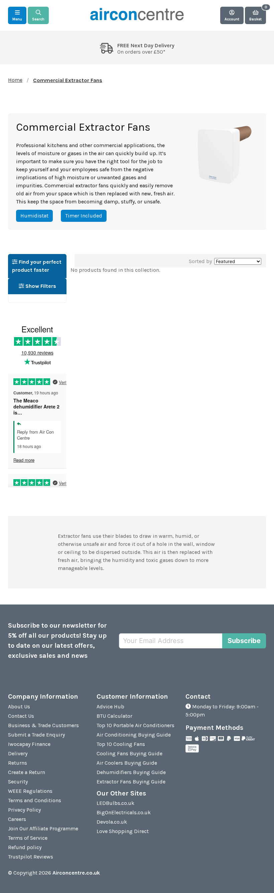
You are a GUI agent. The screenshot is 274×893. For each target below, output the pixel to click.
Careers (17, 819)
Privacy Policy (24, 810)
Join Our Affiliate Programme (43, 828)
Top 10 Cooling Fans (121, 744)
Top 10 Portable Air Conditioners (135, 725)
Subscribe (244, 641)
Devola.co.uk (112, 822)
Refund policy (24, 847)
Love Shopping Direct (123, 831)
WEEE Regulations (30, 791)
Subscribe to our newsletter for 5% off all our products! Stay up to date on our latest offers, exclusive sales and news (57, 640)
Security (18, 781)
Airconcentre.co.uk (76, 873)
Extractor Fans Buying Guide (131, 781)
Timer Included (83, 215)
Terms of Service (27, 838)
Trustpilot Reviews (30, 856)
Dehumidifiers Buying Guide (131, 772)
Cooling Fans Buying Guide (129, 753)
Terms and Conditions (34, 800)
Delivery (17, 753)
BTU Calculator (114, 716)
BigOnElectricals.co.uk (124, 812)
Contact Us (21, 716)
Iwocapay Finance (29, 744)
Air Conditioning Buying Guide (134, 734)
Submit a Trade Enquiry (36, 734)
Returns (17, 763)
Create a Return (26, 772)
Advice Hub (110, 706)
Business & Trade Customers (43, 725)
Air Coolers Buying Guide (127, 763)
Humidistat (34, 215)
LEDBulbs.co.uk (115, 803)
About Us (19, 706)
